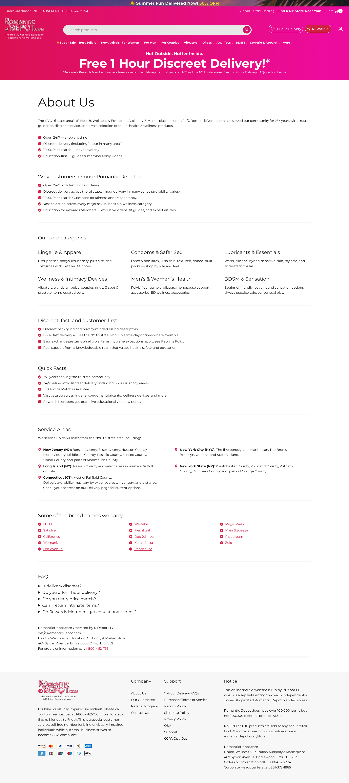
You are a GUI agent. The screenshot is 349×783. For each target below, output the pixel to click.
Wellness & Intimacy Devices (72, 279)
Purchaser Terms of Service (186, 700)
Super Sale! (68, 42)
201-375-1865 (281, 767)
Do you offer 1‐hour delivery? (71, 592)
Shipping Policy (176, 713)
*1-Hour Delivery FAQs (181, 693)
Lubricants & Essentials (252, 252)
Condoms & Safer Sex (156, 252)
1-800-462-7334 (98, 648)
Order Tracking (263, 11)
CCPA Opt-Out (175, 738)
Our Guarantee (143, 700)
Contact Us (140, 713)
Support (244, 11)
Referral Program (144, 706)
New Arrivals (110, 42)
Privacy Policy (175, 719)
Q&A (167, 726)
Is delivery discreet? (62, 586)
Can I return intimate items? (70, 605)
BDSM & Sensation (246, 279)
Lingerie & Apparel (60, 252)
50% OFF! (209, 3)
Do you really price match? (69, 598)
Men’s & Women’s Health (161, 279)
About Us (138, 693)
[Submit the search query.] (247, 29)
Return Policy (175, 706)
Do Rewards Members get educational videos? (89, 611)
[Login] (340, 29)
